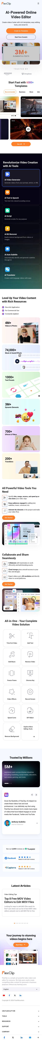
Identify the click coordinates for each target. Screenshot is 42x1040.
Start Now (19, 945)
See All (19, 144)
